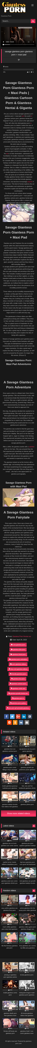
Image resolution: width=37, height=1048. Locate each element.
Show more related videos (18, 813)
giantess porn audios (19, 703)
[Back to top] (30, 1042)
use (7, 153)
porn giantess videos (19, 664)
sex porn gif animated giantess (19, 708)
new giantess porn (19, 644)
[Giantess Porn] (15, 7)
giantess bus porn (19, 678)
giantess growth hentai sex (19, 693)
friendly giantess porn (19, 674)
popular (29, 181)
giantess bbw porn (19, 649)
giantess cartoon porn (19, 683)
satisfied (31, 446)
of (31, 116)
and (23, 116)
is (30, 123)
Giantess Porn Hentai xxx (22, 636)
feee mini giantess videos (19, 669)
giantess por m (19, 698)
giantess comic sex (19, 688)
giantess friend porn (19, 654)
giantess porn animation (19, 659)
